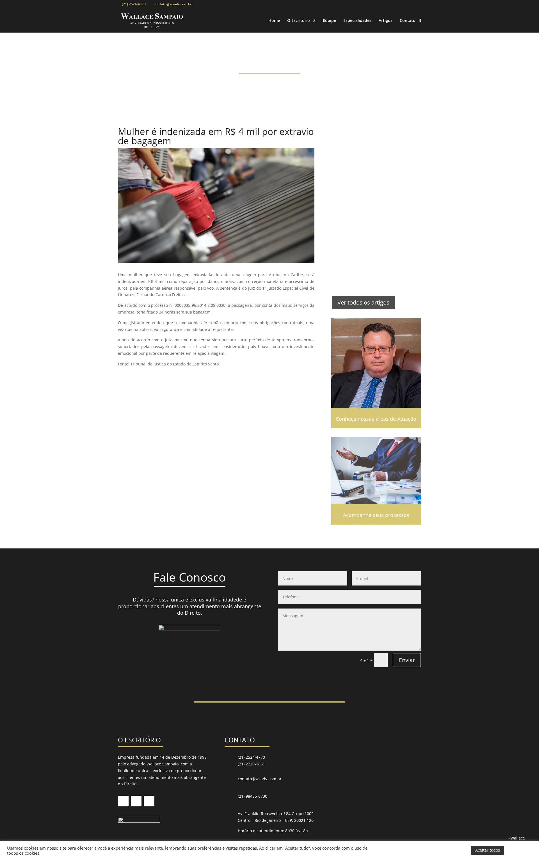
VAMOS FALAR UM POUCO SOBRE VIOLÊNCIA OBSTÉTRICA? (372, 141)
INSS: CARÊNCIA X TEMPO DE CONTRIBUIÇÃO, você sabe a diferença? (375, 219)
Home (274, 21)
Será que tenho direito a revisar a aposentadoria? (371, 264)
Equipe (329, 21)
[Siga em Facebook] (123, 801)
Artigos (385, 21)
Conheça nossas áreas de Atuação (376, 418)
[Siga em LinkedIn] (136, 801)
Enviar (407, 660)
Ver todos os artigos (363, 302)
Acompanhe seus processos (376, 515)
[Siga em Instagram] (149, 801)
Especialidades (357, 21)
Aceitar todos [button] (487, 850)
